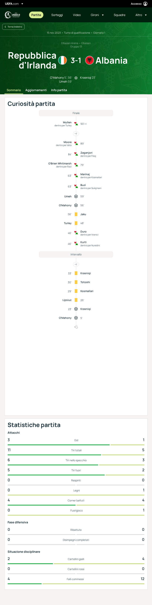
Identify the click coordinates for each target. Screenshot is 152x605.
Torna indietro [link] (15, 26)
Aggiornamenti (36, 90)
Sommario (14, 90)
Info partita (59, 90)
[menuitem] (36, 14)
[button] (97, 14)
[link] (36, 14)
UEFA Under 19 (12, 14)
